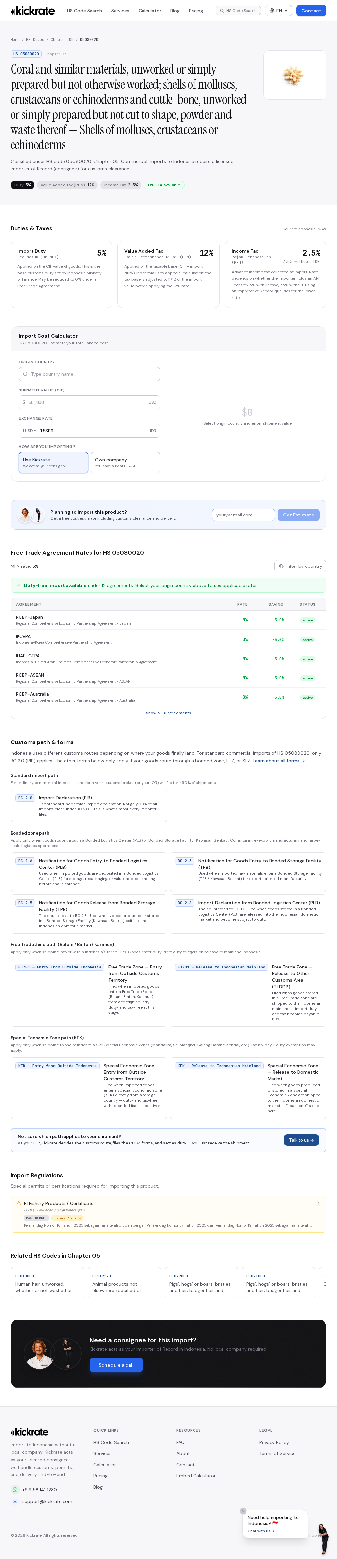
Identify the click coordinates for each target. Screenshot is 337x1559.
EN (279, 10)
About (183, 1453)
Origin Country (37, 362)
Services (120, 10)
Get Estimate (298, 515)
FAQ (180, 1442)
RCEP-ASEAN (30, 675)
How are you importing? (47, 446)
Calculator (150, 10)
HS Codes (35, 39)
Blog (175, 10)
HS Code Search (84, 10)
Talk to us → (301, 1140)
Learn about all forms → (279, 761)
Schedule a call (116, 1365)
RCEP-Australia (32, 694)
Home (15, 39)
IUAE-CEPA (27, 656)
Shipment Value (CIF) (42, 390)
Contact (311, 10)
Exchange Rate (36, 418)
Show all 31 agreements (168, 713)
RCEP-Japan (29, 617)
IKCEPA (23, 636)
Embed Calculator (196, 1476)
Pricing (196, 10)
